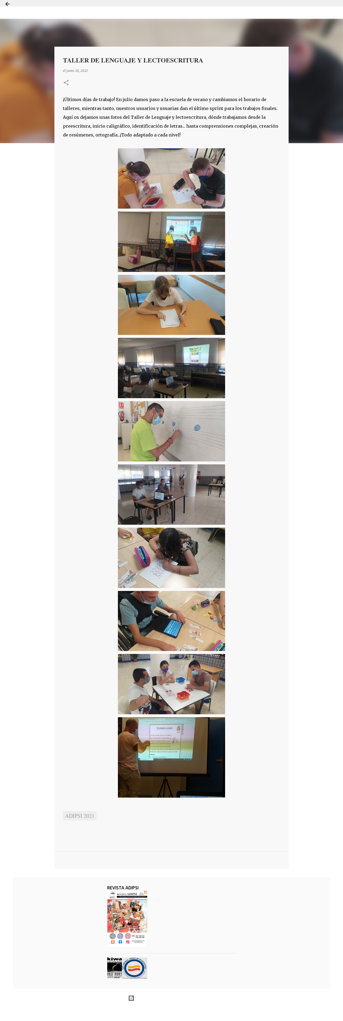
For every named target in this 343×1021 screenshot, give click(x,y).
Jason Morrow (190, 1011)
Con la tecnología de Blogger (175, 998)
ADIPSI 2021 (79, 815)
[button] (66, 83)
